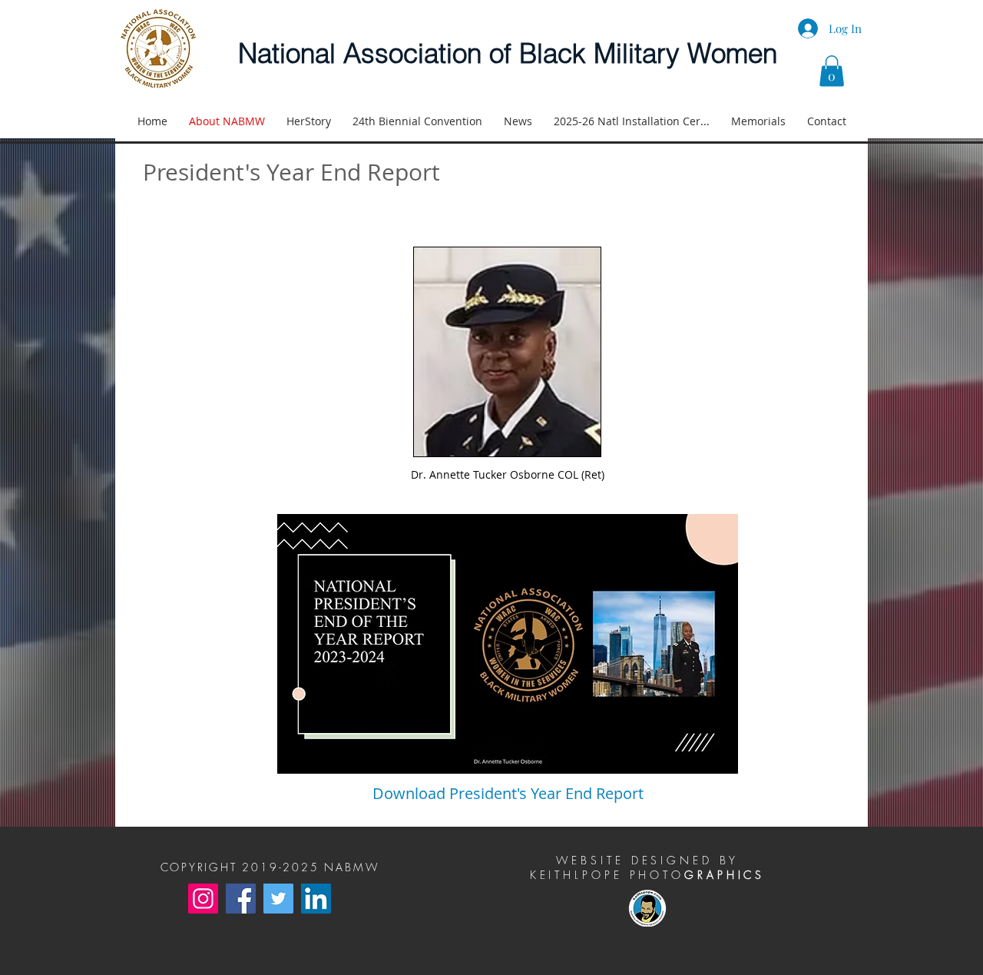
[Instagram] (203, 899)
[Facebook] (241, 899)
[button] (832, 71)
